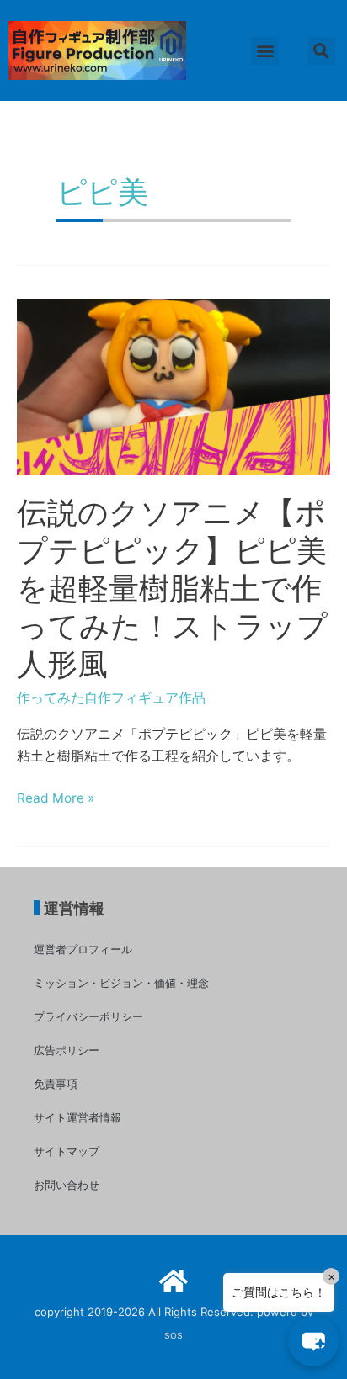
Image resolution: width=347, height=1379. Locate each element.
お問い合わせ (66, 1184)
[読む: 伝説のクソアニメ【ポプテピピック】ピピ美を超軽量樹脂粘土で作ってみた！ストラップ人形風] (173, 386)
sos (173, 1334)
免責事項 (55, 1083)
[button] (265, 51)
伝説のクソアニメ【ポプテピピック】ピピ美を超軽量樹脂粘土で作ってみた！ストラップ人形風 (172, 588)
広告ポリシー (66, 1050)
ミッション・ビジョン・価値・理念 (121, 982)
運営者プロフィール (83, 949)
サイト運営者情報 (77, 1117)
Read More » (55, 798)
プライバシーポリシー (88, 1016)
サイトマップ (66, 1151)
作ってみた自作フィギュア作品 (111, 698)
